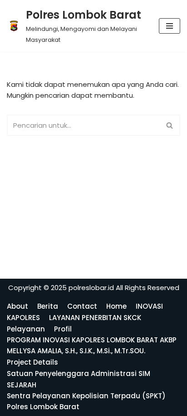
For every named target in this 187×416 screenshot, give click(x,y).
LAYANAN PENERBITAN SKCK (95, 317)
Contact (82, 306)
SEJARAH (21, 385)
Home (116, 306)
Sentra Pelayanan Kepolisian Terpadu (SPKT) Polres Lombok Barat (86, 401)
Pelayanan (26, 329)
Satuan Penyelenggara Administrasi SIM (78, 373)
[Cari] (170, 125)
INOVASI (149, 306)
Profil (63, 329)
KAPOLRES (23, 317)
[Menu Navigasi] (169, 26)
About (17, 306)
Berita (47, 306)
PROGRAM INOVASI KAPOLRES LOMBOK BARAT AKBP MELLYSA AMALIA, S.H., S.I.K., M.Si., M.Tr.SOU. (92, 345)
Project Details (32, 362)
